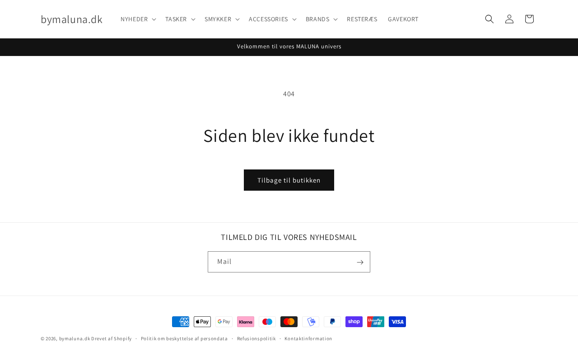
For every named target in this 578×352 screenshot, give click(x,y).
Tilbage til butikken (289, 180)
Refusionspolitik (256, 338)
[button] (137, 18)
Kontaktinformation (308, 338)
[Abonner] (360, 262)
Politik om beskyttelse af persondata (184, 338)
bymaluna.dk (74, 338)
